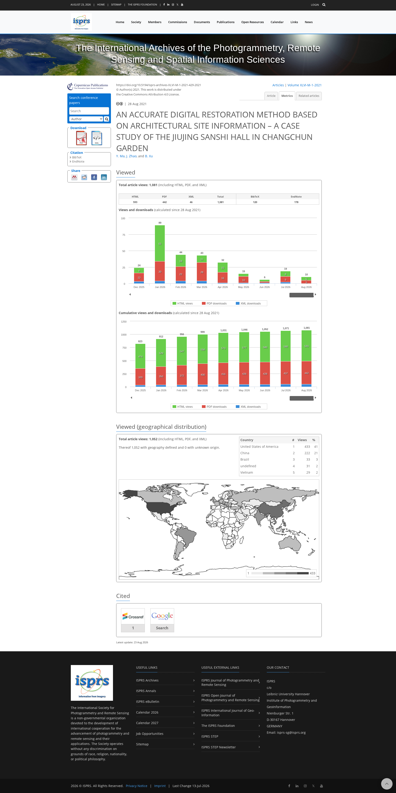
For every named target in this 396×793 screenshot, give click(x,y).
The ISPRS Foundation (142, 4)
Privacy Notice (136, 786)
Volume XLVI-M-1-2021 (305, 85)
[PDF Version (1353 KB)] (81, 138)
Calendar (277, 22)
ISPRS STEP (209, 736)
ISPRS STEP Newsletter (218, 747)
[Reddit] (84, 177)
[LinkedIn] (104, 177)
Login (315, 4)
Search (162, 627)
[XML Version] (96, 138)
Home (101, 4)
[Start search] (106, 119)
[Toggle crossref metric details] (133, 616)
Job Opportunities (149, 733)
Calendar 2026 (147, 712)
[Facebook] (94, 177)
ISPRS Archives (147, 680)
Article (271, 96)
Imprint (160, 786)
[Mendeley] (74, 177)
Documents (202, 22)
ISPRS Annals (146, 691)
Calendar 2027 (147, 723)
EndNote (78, 161)
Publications (225, 22)
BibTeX (77, 157)
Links (294, 22)
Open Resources (252, 22)
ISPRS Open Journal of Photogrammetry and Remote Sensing (230, 697)
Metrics (287, 96)
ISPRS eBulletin (147, 701)
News (309, 22)
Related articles (309, 96)
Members (154, 22)
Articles (278, 85)
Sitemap (116, 4)
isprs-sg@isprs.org (291, 732)
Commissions (177, 22)
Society (136, 22)
